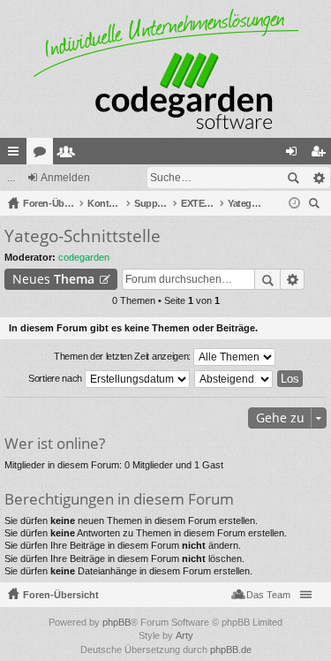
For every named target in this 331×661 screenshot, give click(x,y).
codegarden (83, 257)
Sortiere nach (56, 378)
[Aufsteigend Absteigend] (234, 379)
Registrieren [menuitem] (321, 154)
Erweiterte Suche (318, 177)
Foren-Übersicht (61, 594)
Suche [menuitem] (317, 205)
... (11, 177)
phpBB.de (231, 649)
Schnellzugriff (16, 154)
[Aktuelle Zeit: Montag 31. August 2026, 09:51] (294, 203)
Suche (293, 177)
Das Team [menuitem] (268, 594)
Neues (53, 278)
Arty (184, 635)
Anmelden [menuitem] (295, 154)
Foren (43, 154)
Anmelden (65, 177)
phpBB (116, 622)
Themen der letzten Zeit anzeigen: (123, 356)
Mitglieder (69, 154)
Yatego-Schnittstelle (82, 235)
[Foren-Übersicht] (165, 69)
